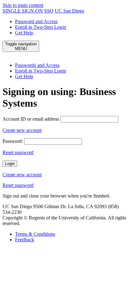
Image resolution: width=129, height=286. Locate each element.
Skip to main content (23, 5)
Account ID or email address (31, 119)
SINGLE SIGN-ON (23, 10)
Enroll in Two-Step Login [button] (40, 70)
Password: (13, 141)
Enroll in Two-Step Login (40, 27)
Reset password (18, 152)
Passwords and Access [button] (37, 65)
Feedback (24, 239)
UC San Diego (69, 10)
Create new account (22, 130)
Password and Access (36, 21)
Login (10, 163)
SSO (49, 10)
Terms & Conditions (35, 234)
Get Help (24, 32)
